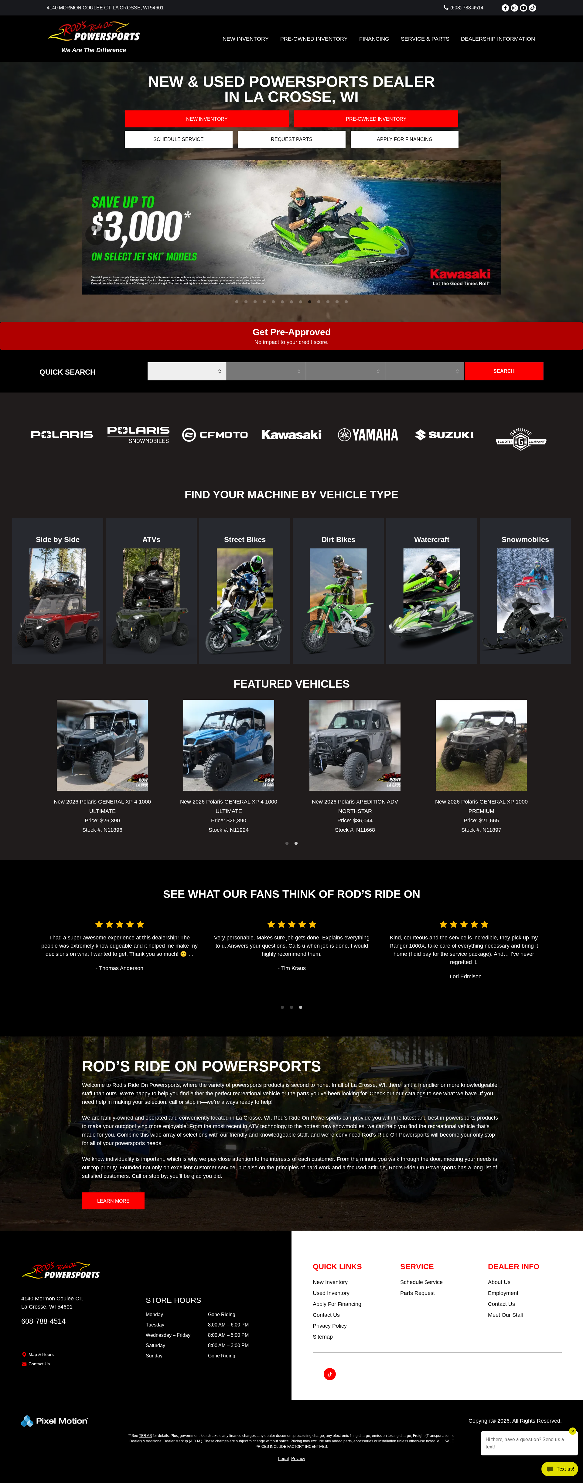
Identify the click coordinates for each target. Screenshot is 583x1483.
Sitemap (323, 1337)
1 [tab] (237, 302)
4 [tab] (264, 302)
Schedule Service (178, 139)
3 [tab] (255, 302)
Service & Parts (425, 39)
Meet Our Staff (505, 1315)
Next (480, 227)
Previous (88, 227)
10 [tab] (319, 302)
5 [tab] (273, 302)
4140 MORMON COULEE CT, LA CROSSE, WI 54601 (105, 7)
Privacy (298, 1458)
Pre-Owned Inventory (314, 39)
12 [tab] (338, 302)
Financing (374, 39)
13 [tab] (347, 302)
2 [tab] (246, 302)
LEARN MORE (113, 1201)
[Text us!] (560, 1470)
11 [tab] (328, 302)
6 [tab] (282, 302)
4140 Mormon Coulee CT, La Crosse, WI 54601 (52, 1303)
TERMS (145, 1436)
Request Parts (291, 139)
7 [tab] (292, 302)
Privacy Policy (330, 1326)
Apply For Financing (337, 1304)
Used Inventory (331, 1293)
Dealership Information (498, 39)
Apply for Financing (404, 139)
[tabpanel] (291, 227)
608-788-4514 (43, 1321)
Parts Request (417, 1293)
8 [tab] (301, 302)
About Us (499, 1282)
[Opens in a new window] (505, 8)
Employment (503, 1293)
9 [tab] (310, 302)
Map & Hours (41, 1354)
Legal (283, 1458)
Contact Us (39, 1363)
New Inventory (246, 39)
